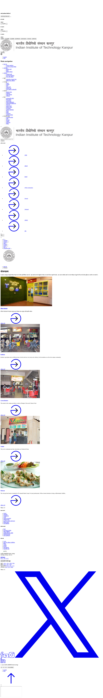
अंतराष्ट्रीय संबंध (9, 117)
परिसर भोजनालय (4, 308)
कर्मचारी (7, 84)
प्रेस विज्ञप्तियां (6, 523)
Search (2, 139)
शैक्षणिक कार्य (8, 69)
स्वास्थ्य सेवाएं (9, 106)
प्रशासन (5, 245)
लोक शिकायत (6, 547)
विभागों (25, 176)
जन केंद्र (5, 244)
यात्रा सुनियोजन (6, 535)
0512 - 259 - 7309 (7, 564)
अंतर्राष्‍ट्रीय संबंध (6, 534)
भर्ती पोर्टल (8, 122)
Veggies (2, 446)
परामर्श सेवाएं (8, 101)
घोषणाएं (26, 166)
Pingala (26, 198)
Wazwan (3, 490)
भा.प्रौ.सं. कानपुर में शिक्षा (11, 66)
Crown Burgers (4, 400)
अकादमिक (5, 68)
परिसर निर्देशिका (6, 531)
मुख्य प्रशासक (9, 94)
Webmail (26, 209)
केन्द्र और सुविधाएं (9, 77)
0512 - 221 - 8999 (9, 567)
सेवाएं (4, 247)
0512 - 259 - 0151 (5, 558)
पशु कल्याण (8, 108)
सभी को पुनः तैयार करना (5, 16)
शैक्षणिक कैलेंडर (9, 71)
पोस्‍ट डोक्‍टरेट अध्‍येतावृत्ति (11, 89)
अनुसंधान (5, 73)
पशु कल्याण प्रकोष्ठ (7, 530)
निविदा (7, 123)
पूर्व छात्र (8, 120)
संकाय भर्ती (8, 87)
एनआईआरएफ (6, 516)
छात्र (7, 85)
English (5, 57)
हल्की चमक (34, 38)
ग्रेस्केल (2, 38)
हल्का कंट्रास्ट (23, 38)
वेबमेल (7, 112)
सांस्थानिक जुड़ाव (6, 248)
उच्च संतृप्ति (7, 38)
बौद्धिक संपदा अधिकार (10, 80)
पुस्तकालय (8, 113)
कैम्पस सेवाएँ (8, 99)
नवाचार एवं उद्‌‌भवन (7, 518)
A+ (6, 667)
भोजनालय (4, 271)
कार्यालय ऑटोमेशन (10, 109)
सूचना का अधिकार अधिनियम (9, 542)
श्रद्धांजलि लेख (6, 548)
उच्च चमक (29, 38)
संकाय (7, 83)
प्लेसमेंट (7, 121)
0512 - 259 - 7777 (10, 566)
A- (1, 667)
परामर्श (4, 517)
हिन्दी (4, 58)
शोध (25, 231)
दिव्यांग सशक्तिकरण (10, 102)
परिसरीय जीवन (6, 519)
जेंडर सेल (8, 104)
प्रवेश (25, 155)
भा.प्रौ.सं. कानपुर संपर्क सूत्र (9, 521)
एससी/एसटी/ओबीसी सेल (11, 103)
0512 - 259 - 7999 (8, 563)
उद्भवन (4, 243)
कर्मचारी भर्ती (8, 88)
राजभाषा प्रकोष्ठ (9, 115)
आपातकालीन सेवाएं (10, 98)
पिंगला (7, 111)
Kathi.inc (3, 354)
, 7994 (13, 563)
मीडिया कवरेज (6, 522)
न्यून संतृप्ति (12, 38)
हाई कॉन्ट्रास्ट (17, 38)
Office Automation (28, 187)
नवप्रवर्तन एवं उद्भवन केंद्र (11, 79)
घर (3, 239)
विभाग (7, 70)
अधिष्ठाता (8, 96)
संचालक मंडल (9, 92)
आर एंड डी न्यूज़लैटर (10, 75)
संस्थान (4, 513)
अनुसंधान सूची (9, 74)
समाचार (26, 220)
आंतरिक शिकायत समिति (8, 533)
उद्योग (7, 118)
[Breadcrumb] (1, 264)
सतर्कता (5, 545)
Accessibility (10, 667)
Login (4, 541)
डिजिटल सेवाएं (9, 107)
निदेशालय (8, 93)
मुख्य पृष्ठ (5, 64)
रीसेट (2, 22)
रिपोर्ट (4, 529)
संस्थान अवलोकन (9, 65)
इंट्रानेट (5, 546)
